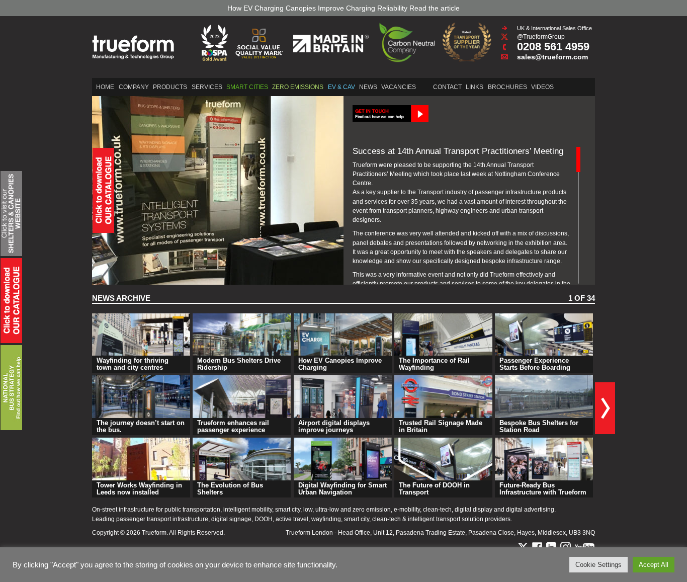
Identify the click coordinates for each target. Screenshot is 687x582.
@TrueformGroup (541, 36)
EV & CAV (341, 87)
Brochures (507, 87)
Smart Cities (247, 87)
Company (134, 87)
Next (605, 408)
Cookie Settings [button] (598, 564)
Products (170, 87)
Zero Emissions (297, 87)
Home (105, 87)
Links (474, 87)
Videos (542, 87)
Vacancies (398, 87)
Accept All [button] (653, 564)
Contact (447, 87)
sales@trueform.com (552, 57)
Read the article (425, 8)
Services (207, 87)
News (368, 87)
